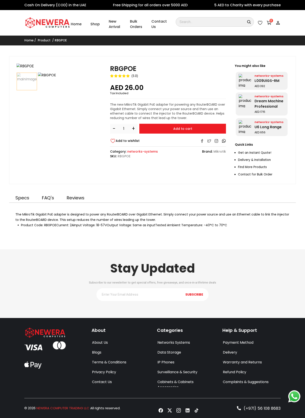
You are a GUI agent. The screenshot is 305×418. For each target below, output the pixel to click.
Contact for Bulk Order (255, 174)
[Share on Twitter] (209, 141)
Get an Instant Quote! (254, 153)
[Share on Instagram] (216, 141)
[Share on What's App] (224, 141)
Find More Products (252, 167)
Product (44, 40)
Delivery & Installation (254, 160)
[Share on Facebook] (202, 141)
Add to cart (182, 128)
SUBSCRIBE (194, 294)
